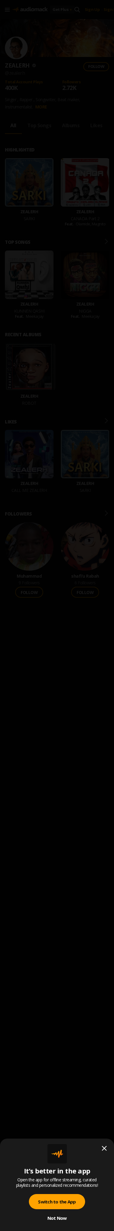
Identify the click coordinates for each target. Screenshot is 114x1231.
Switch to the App (57, 1202)
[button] (57, 615)
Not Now (57, 1218)
